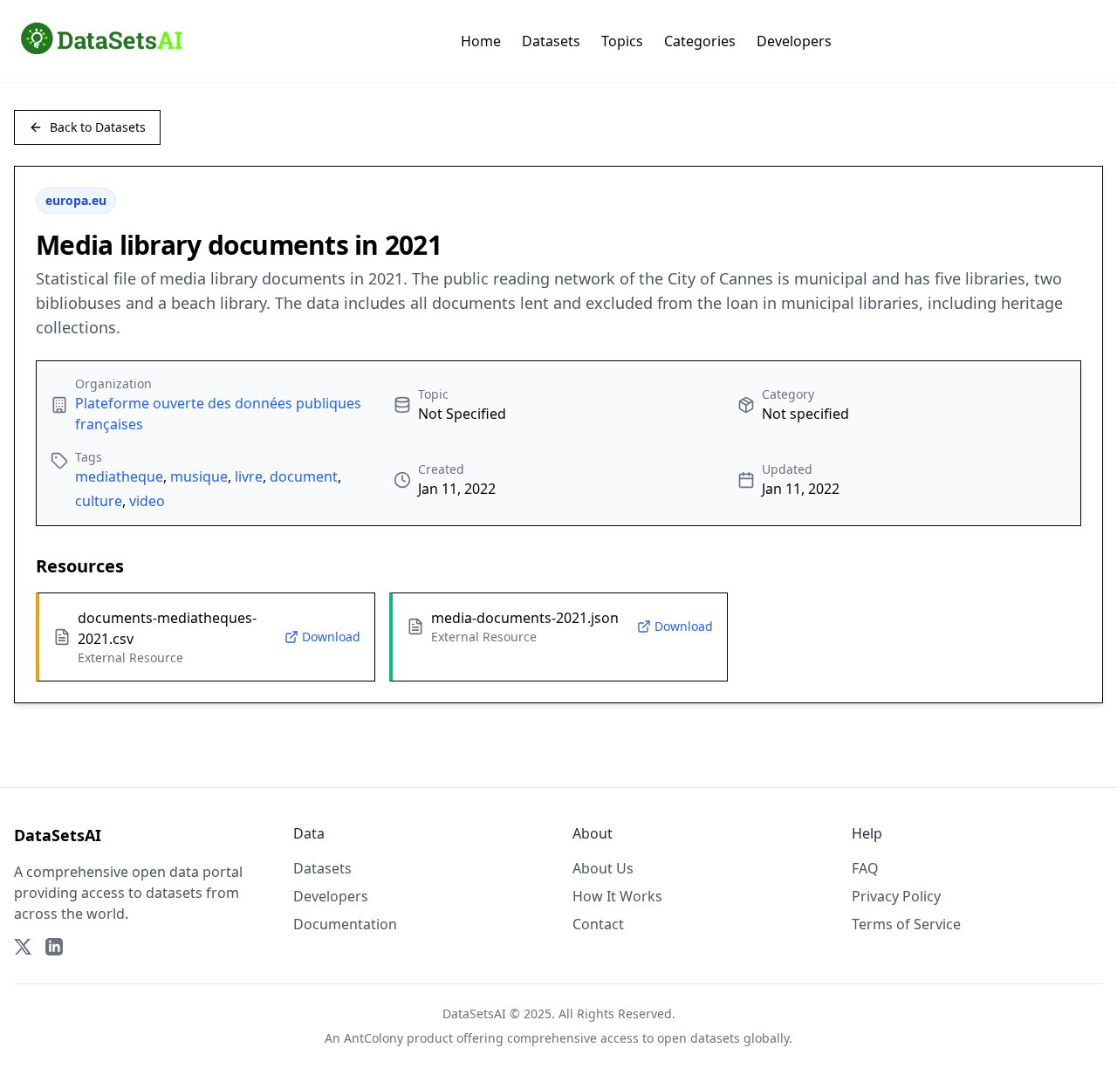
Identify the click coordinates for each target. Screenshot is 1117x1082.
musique (199, 476)
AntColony (373, 1038)
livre (249, 476)
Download (331, 636)
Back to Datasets (98, 127)
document (304, 476)
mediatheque (119, 476)
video (147, 500)
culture (98, 500)
